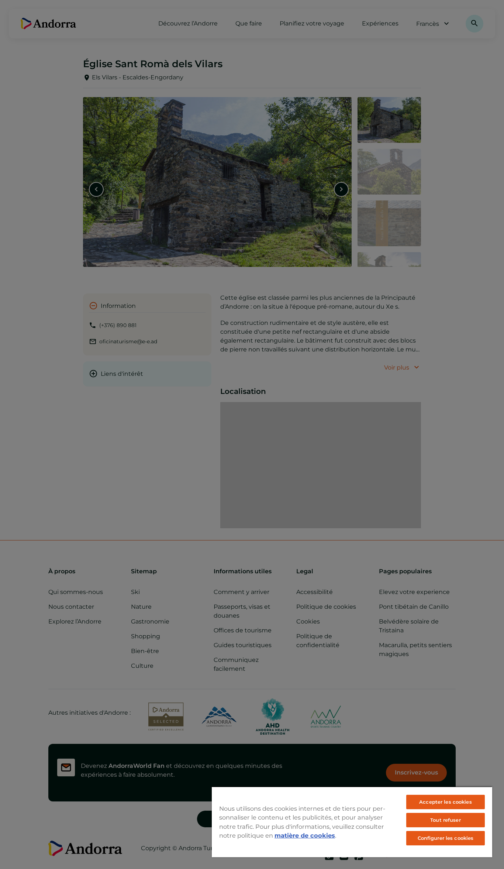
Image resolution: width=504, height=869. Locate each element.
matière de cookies (305, 835)
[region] (352, 821)
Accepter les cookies (445, 802)
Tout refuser (445, 820)
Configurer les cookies (446, 838)
